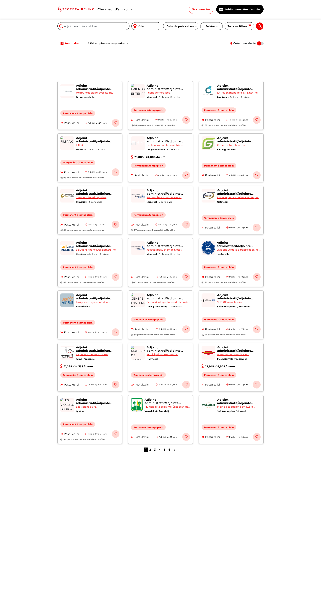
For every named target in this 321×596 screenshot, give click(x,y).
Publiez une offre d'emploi (242, 9)
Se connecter (201, 9)
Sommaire (71, 43)
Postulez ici (71, 123)
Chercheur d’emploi (113, 9)
